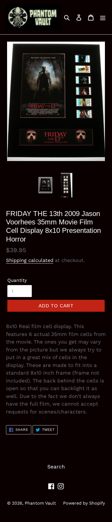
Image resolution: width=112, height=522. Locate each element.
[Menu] (103, 17)
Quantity (17, 280)
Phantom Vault (40, 503)
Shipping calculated (29, 260)
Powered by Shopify (84, 503)
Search (56, 467)
